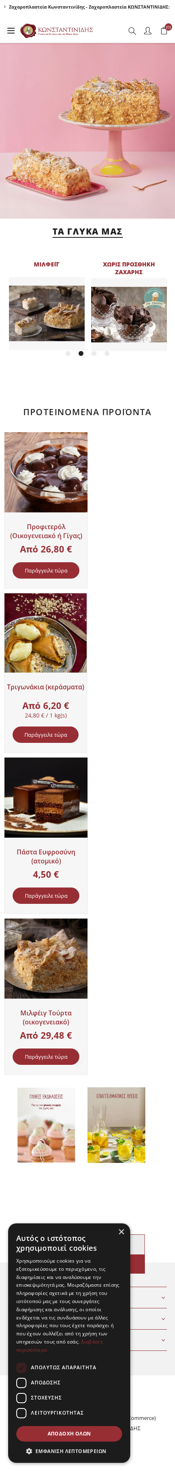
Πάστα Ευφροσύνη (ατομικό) (46, 856)
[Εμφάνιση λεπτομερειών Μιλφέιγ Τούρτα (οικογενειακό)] (46, 959)
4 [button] (107, 353)
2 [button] (81, 353)
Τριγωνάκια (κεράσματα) (45, 686)
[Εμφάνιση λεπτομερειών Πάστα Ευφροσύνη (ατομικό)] (46, 798)
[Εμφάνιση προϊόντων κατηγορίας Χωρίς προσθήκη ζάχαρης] (129, 314)
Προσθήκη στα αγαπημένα (12, 441)
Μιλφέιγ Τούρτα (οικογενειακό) (46, 1017)
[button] (69, 1451)
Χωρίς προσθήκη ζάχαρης (129, 268)
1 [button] (68, 353)
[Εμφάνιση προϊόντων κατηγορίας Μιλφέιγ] (47, 313)
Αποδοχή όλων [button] (69, 1433)
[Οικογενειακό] (46, 472)
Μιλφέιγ (46, 264)
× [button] (121, 1232)
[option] (47, 305)
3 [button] (94, 353)
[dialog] (69, 1343)
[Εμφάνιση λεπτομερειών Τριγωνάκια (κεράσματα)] (45, 633)
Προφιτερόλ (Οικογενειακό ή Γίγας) (46, 531)
